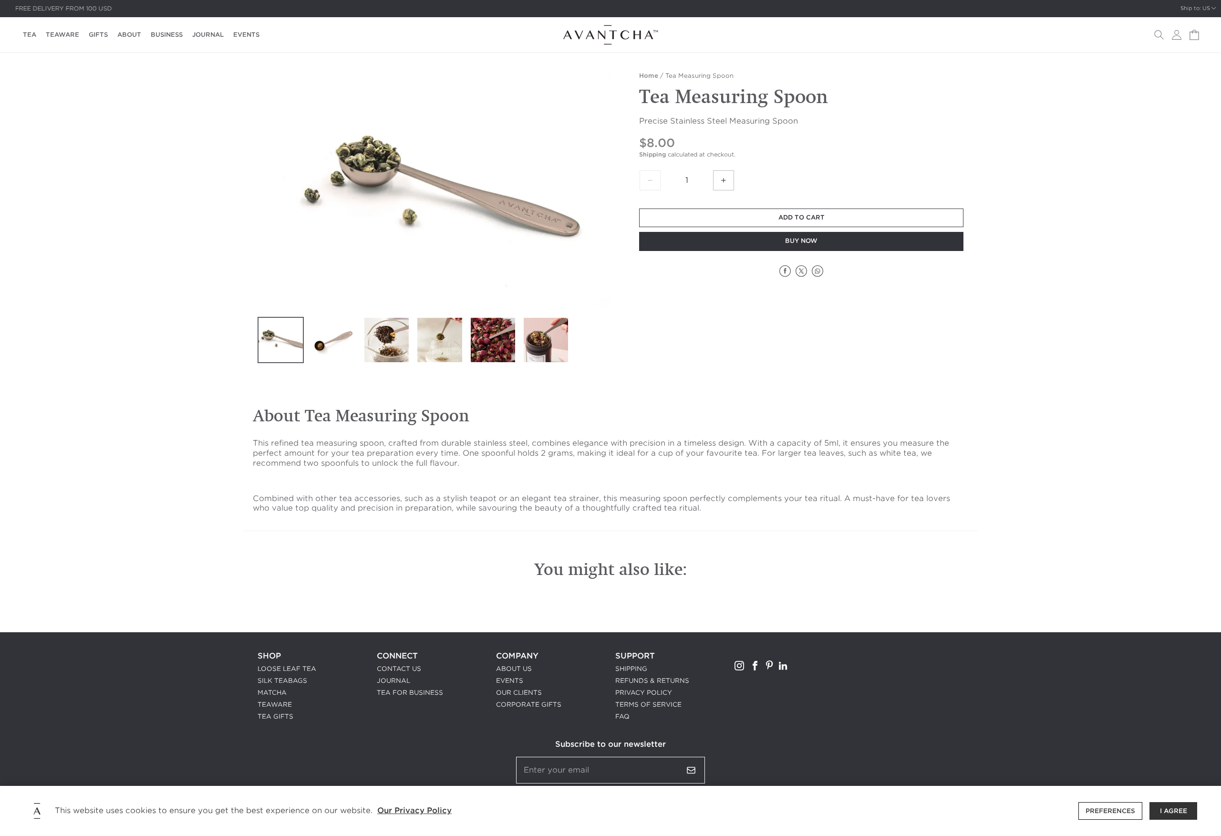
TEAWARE (62, 34)
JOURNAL (208, 34)
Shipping (652, 154)
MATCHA (272, 692)
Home (648, 75)
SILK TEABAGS (282, 680)
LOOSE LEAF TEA (287, 668)
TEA (29, 34)
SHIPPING (631, 668)
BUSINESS (167, 34)
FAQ (622, 716)
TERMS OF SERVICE (648, 704)
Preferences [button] (1110, 811)
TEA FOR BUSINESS (410, 692)
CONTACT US (399, 668)
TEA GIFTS (275, 716)
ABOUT (129, 34)
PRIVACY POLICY (643, 692)
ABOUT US (514, 668)
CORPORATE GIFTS (528, 704)
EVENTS (246, 34)
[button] (1159, 34)
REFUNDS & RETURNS (652, 680)
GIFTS (98, 34)
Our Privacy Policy (414, 810)
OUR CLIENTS (519, 692)
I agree (1173, 811)
